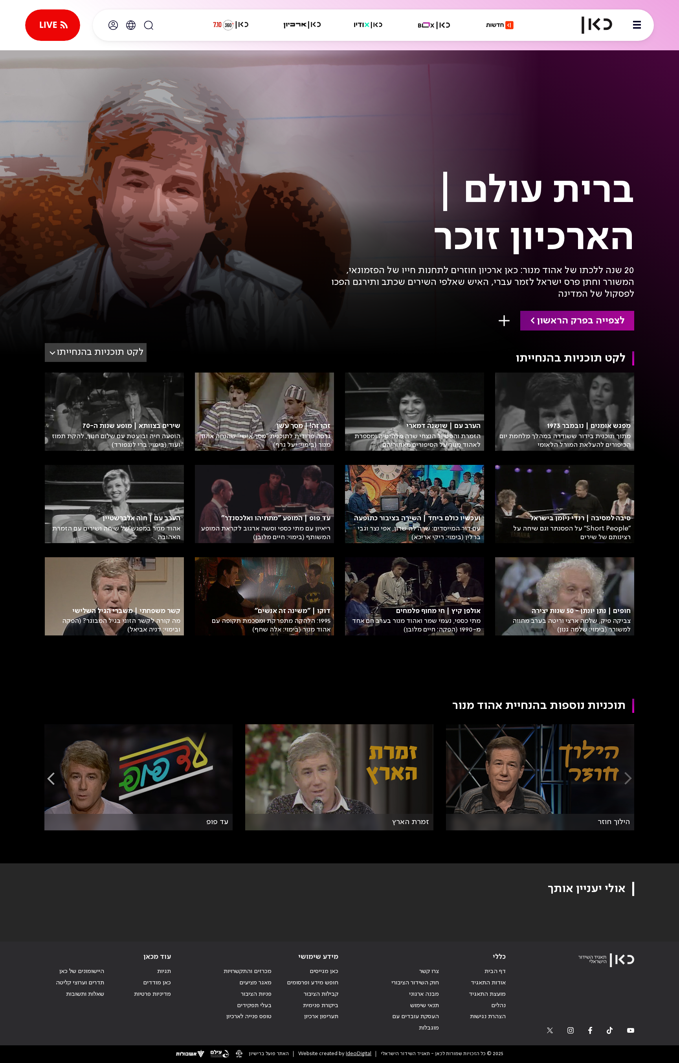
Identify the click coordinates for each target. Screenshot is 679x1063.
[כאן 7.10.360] (231, 25)
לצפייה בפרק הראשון (580, 321)
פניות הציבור (256, 994)
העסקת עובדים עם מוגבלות (415, 1022)
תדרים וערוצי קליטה (80, 983)
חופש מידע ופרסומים (312, 983)
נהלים (498, 1005)
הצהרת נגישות (488, 1016)
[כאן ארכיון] (302, 25)
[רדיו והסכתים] (368, 25)
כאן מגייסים (324, 971)
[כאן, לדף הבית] (590, 25)
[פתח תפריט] (637, 25)
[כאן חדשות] (500, 25)
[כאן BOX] (434, 25)
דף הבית (495, 971)
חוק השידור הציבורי (415, 983)
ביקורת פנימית (320, 1005)
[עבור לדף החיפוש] (148, 25)
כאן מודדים (157, 983)
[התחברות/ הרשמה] (113, 25)
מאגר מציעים (255, 983)
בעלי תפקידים (254, 1005)
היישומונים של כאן (81, 971)
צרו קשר (429, 971)
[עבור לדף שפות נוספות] (131, 25)
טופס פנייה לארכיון (249, 1016)
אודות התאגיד (488, 983)
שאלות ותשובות (85, 994)
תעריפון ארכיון (321, 1016)
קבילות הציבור (321, 994)
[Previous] (628, 779)
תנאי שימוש (424, 1005)
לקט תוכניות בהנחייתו (100, 352)
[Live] (52, 25)
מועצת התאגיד (487, 994)
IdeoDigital (358, 1053)
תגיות (164, 971)
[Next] (51, 779)
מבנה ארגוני (424, 994)
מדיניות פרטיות (152, 994)
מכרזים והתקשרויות (248, 971)
